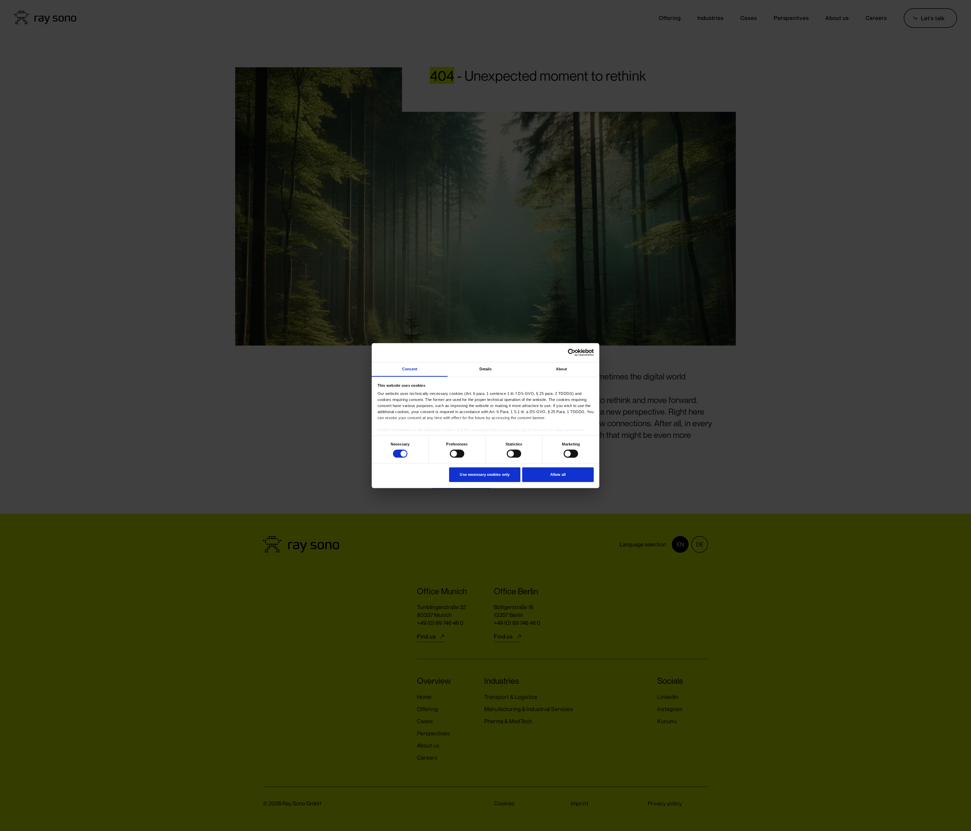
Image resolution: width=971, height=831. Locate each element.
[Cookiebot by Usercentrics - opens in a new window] (571, 352)
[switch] (453, 454)
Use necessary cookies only (485, 475)
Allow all (558, 475)
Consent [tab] (409, 369)
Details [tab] (485, 369)
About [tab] (561, 369)
